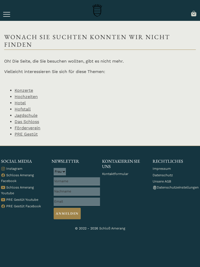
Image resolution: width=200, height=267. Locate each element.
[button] (6, 14)
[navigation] (194, 13)
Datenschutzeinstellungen (178, 187)
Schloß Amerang (112, 228)
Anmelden (67, 213)
